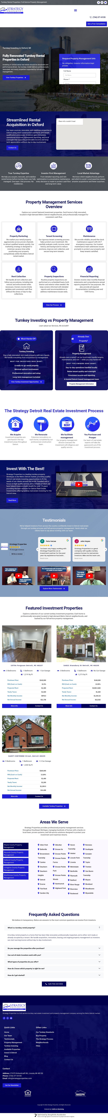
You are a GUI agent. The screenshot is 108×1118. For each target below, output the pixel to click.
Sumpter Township (87, 856)
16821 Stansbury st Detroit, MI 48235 (81, 665)
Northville (74, 871)
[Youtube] (105, 2)
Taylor (87, 862)
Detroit (42, 880)
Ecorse (42, 884)
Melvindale (74, 867)
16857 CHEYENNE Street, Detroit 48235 (26, 756)
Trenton (88, 867)
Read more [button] (44, 558)
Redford (73, 880)
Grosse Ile (59, 849)
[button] (75, 10)
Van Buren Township (88, 873)
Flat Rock (43, 889)
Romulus (88, 845)
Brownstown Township (43, 856)
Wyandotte (89, 893)
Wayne (87, 880)
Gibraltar (58, 845)
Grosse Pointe (60, 854)
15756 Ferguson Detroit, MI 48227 (27, 665)
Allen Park (44, 845)
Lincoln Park (75, 858)
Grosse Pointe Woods (59, 877)
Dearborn (43, 867)
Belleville (43, 849)
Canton (42, 862)
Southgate (89, 849)
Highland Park (60, 888)
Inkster (73, 853)
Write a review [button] (16, 554)
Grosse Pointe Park (59, 869)
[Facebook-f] (98, 2)
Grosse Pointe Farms (59, 860)
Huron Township (71, 847)
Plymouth (73, 876)
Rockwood (74, 894)
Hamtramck (59, 884)
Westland (88, 884)
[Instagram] (102, 2)
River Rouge (74, 885)
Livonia (73, 862)
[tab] (15, 846)
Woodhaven (89, 889)
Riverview (74, 889)
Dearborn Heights (42, 873)
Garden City (44, 893)
